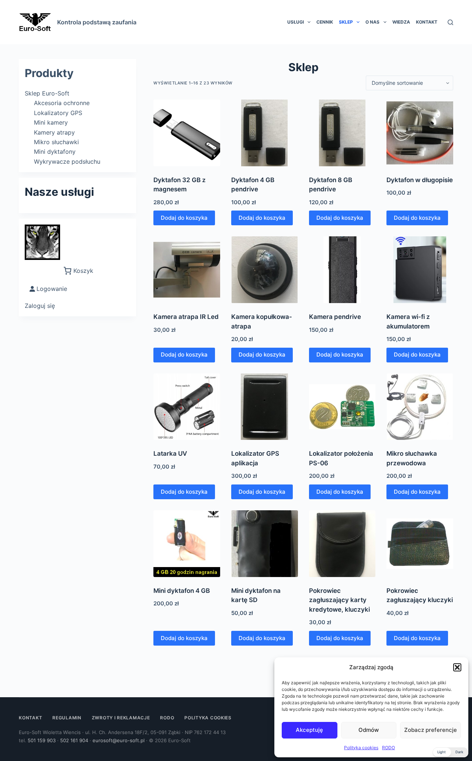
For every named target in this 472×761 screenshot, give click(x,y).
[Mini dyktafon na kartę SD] (264, 543)
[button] (457, 667)
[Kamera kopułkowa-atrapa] (264, 269)
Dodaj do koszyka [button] (184, 217)
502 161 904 (74, 740)
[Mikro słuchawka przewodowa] (419, 406)
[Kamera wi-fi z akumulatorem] (419, 269)
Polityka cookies (361, 747)
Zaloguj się (40, 305)
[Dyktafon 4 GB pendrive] (264, 133)
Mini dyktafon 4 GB (181, 590)
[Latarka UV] (186, 406)
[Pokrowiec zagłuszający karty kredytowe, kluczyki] (342, 543)
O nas (372, 22)
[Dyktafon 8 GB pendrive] (342, 133)
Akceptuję (309, 729)
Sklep (346, 22)
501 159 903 (42, 740)
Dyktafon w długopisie (419, 180)
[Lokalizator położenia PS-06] (342, 406)
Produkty (49, 73)
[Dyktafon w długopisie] (419, 133)
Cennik (324, 22)
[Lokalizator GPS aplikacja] (264, 406)
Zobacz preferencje (430, 729)
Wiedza (401, 22)
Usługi (295, 22)
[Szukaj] (450, 22)
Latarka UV (170, 453)
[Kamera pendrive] (342, 269)
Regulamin (66, 717)
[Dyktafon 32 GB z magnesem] (186, 133)
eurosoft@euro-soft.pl (119, 740)
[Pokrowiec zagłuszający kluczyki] (419, 543)
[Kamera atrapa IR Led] (186, 269)
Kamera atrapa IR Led (186, 316)
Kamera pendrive (335, 316)
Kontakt (426, 22)
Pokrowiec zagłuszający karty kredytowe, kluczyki (339, 600)
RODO (388, 747)
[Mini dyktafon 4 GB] (186, 543)
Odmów (368, 729)
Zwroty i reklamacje (121, 717)
